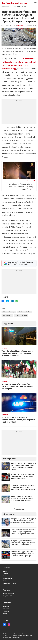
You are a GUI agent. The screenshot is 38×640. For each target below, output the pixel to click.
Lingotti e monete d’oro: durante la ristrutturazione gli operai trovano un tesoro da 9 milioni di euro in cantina (23, 466)
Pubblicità (6, 611)
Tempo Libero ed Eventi (9, 583)
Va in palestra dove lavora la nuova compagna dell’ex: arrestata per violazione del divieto (23, 476)
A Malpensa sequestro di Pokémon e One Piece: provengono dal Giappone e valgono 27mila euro (23, 532)
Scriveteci (6, 609)
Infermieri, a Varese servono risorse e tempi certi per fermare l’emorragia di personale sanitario (23, 487)
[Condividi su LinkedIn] (12, 301)
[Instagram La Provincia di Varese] (9, 625)
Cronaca (5, 348)
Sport (4, 581)
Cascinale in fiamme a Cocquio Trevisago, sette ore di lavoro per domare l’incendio (21, 186)
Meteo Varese (19, 509)
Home (3, 6)
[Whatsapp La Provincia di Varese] (17, 301)
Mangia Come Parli (8, 593)
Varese (5, 571)
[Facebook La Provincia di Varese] (3, 301)
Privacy (5, 613)
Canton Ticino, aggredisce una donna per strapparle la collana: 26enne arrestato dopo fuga (22, 554)
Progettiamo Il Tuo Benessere (11, 596)
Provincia (8, 6)
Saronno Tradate (7, 578)
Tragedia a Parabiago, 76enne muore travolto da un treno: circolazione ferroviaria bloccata (18, 353)
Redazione (6, 606)
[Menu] (35, 3)
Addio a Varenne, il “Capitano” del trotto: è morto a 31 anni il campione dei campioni (18, 386)
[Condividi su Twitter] (7, 301)
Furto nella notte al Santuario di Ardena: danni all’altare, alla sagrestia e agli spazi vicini (18, 419)
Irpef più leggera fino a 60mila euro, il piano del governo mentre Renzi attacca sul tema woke (23, 543)
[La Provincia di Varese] (15, 3)
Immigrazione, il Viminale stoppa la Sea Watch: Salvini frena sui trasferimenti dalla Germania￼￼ (23, 521)
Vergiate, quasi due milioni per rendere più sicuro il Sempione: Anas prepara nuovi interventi (22, 498)
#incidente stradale (24, 312)
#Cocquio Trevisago (9, 312)
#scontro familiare (21, 315)
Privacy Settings (15, 637)
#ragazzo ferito (7, 315)
